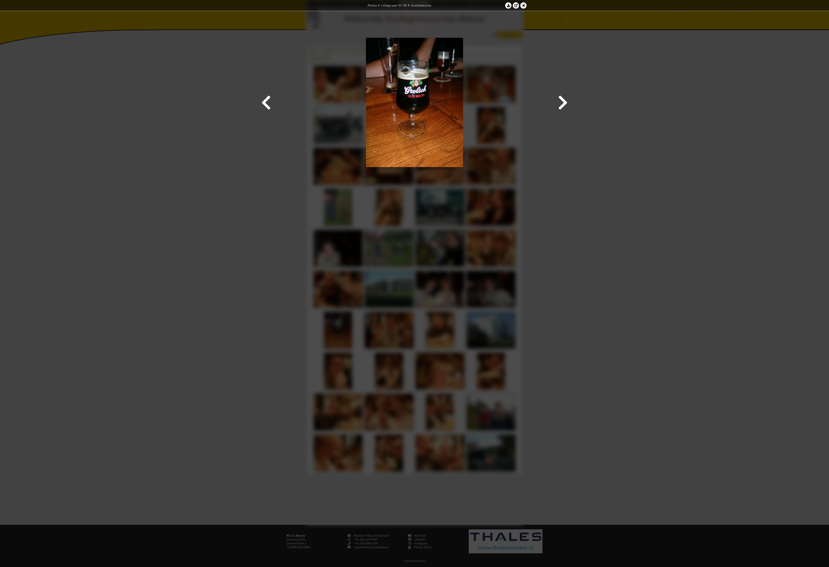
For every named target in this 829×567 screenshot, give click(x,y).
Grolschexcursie (421, 5)
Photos (372, 5)
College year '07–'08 (394, 5)
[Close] (523, 5)
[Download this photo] (508, 5)
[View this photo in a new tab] (516, 5)
